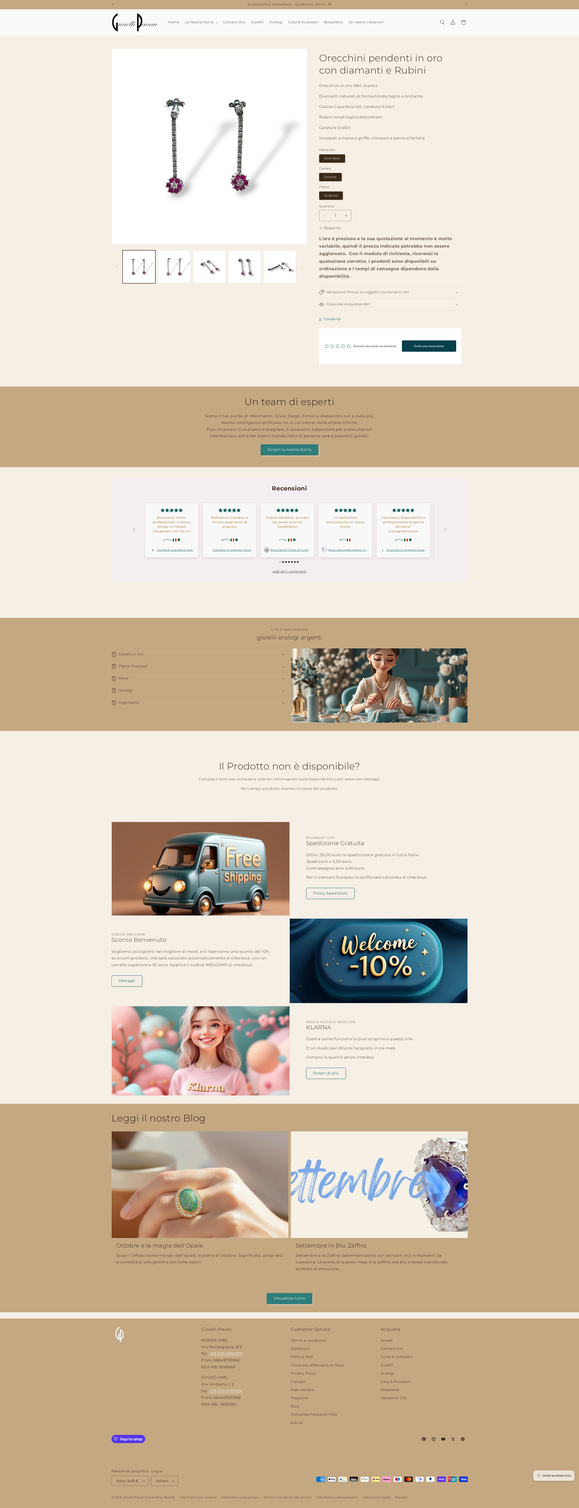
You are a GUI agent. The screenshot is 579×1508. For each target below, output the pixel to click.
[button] (201, 22)
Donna (333, 178)
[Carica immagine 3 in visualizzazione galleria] (209, 266)
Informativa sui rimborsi (198, 1497)
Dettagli (127, 981)
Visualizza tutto (289, 1298)
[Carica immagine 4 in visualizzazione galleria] (244, 266)
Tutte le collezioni (397, 1357)
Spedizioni (300, 1349)
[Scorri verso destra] (302, 267)
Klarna (297, 1423)
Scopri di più (326, 1073)
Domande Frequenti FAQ (314, 1414)
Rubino (333, 197)
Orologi (387, 1373)
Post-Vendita (302, 1390)
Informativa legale (376, 1497)
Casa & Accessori (396, 1382)
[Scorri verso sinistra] (116, 267)
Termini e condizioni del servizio (287, 1497)
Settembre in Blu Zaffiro (331, 1245)
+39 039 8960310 (225, 1353)
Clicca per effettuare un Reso (317, 1365)
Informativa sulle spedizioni (337, 1497)
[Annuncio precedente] (113, 4)
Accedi (387, 1340)
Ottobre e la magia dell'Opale (159, 1245)
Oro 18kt (334, 159)
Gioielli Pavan (134, 1497)
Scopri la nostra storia (289, 449)
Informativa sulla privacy (240, 1497)
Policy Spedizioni (330, 893)
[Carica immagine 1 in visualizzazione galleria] (139, 266)
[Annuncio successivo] (466, 4)
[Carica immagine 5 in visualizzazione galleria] (279, 266)
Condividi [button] (332, 319)
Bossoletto (390, 1390)
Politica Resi (302, 1357)
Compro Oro (392, 1349)
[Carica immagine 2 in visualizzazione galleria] (174, 266)
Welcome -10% (394, 1398)
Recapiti (401, 1497)
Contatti (298, 1382)
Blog (295, 1406)
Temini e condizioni (308, 1340)
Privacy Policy (303, 1373)
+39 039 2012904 (225, 1391)
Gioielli (387, 1365)
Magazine (299, 1398)
